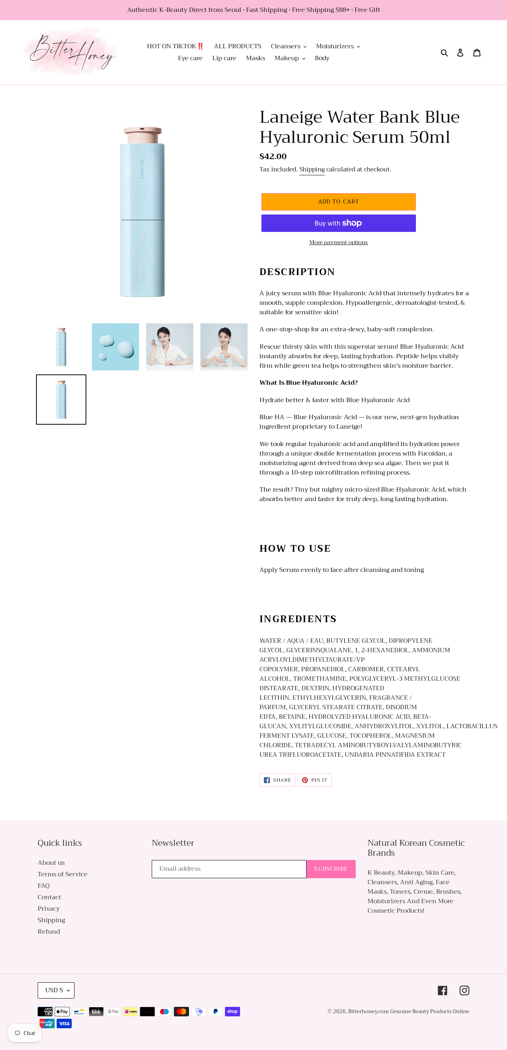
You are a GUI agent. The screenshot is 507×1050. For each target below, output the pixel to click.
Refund (49, 931)
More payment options (338, 242)
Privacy (49, 908)
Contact (49, 897)
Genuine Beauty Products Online (429, 1011)
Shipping (312, 169)
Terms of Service (63, 874)
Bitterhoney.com (368, 1011)
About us (51, 862)
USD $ (54, 990)
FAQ (44, 885)
